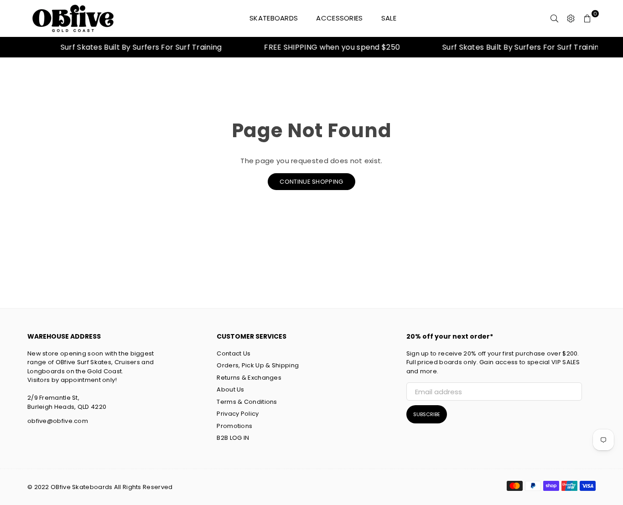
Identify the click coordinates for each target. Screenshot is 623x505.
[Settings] (571, 18)
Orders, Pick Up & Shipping (258, 365)
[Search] (554, 18)
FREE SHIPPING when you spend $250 (327, 47)
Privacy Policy (238, 413)
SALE (388, 18)
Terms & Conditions (247, 401)
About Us (230, 389)
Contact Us (233, 353)
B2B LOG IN (233, 437)
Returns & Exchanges (249, 377)
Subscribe (426, 414)
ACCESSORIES (339, 18)
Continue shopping (311, 181)
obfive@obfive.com (57, 421)
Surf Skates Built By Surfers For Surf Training (136, 47)
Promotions (234, 426)
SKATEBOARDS (273, 18)
